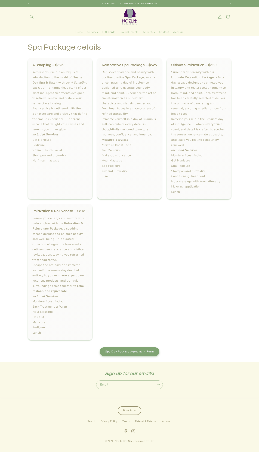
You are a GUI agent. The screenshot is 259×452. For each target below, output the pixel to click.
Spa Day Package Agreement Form (129, 352)
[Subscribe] (159, 384)
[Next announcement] (230, 3)
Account (167, 421)
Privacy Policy (109, 421)
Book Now (129, 410)
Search (91, 421)
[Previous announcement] (29, 3)
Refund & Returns (146, 421)
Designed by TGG (144, 441)
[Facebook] (126, 432)
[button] (32, 17)
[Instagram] (133, 432)
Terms (126, 421)
